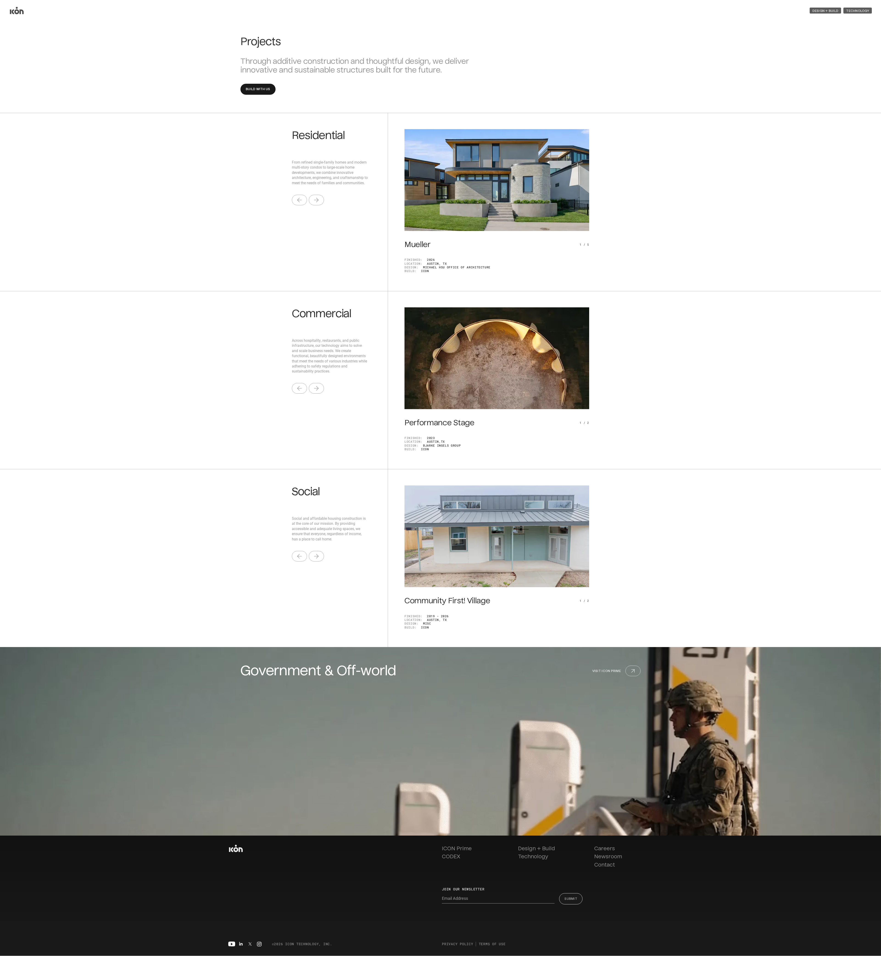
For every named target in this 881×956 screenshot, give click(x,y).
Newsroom (608, 856)
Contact (604, 865)
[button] (825, 11)
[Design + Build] (825, 11)
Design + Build (536, 848)
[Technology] (857, 11)
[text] (299, 200)
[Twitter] (250, 944)
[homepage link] (235, 848)
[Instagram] (259, 944)
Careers (604, 848)
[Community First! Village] (496, 536)
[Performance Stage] (496, 358)
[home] (16, 10)
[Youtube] (231, 944)
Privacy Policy (457, 944)
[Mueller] (496, 180)
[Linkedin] (240, 944)
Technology (533, 856)
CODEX (451, 856)
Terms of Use (492, 944)
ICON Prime (457, 848)
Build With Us (258, 89)
